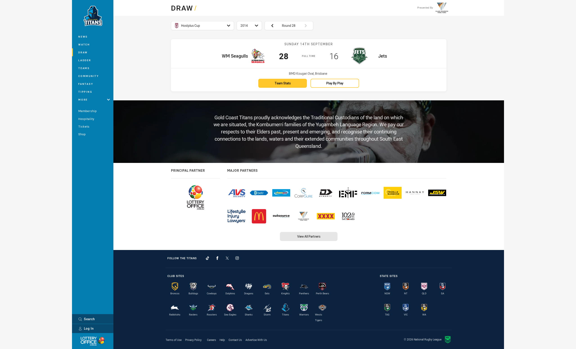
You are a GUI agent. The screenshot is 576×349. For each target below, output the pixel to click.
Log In (89, 328)
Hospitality (86, 119)
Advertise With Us (256, 340)
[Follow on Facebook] (217, 258)
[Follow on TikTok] (207, 258)
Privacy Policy (193, 340)
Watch (84, 44)
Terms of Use (174, 340)
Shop (82, 134)
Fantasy (85, 84)
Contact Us (235, 340)
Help (222, 340)
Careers (211, 340)
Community (88, 76)
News (83, 36)
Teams (84, 68)
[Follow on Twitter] (227, 258)
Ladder (84, 60)
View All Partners (308, 236)
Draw (83, 52)
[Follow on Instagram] (237, 258)
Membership (87, 111)
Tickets (84, 126)
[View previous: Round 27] (270, 25)
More (83, 99)
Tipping (85, 91)
